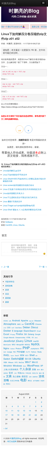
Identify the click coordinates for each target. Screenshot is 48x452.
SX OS (28, 358)
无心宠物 (17, 376)
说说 (7, 293)
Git (25, 334)
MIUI (13, 344)
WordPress (33, 365)
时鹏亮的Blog (9, 3)
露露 (7, 302)
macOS (36, 341)
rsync (12, 355)
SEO (26, 355)
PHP (26, 347)
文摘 (9, 376)
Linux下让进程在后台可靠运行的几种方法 (20, 197)
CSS (8, 327)
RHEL (6, 355)
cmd (4, 328)
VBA (5, 362)
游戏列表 (35, 377)
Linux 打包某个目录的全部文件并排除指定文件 (22, 189)
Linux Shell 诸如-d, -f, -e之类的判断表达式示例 (22, 209)
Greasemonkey (20, 337)
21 (30, 415)
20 (24, 415)
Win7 (28, 362)
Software (9, 222)
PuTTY (28, 352)
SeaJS (17, 355)
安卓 (11, 372)
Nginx (6, 348)
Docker (7, 330)
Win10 (35, 362)
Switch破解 (17, 358)
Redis (39, 352)
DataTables (18, 328)
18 (12, 415)
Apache (24, 320)
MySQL (35, 344)
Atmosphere (9, 324)
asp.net (31, 321)
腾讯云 (30, 381)
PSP (4, 352)
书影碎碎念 (9, 281)
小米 (15, 373)
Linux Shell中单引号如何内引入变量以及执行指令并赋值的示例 (24, 179)
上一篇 (5, 266)
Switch (6, 358)
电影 (23, 379)
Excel (6, 334)
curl (13, 327)
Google (37, 334)
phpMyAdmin (35, 349)
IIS (33, 337)
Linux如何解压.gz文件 (12, 170)
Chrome (38, 324)
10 (6, 410)
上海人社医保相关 (10, 369)
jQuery (20, 341)
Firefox (19, 334)
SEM (22, 355)
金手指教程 (36, 381)
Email (39, 331)
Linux (15, 225)
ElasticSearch (30, 330)
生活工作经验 (14, 380)
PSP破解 (9, 352)
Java (36, 337)
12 (18, 410)
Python (33, 352)
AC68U (5, 321)
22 (36, 415)
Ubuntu (21, 225)
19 (18, 415)
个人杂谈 (25, 369)
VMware (10, 362)
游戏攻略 (9, 285)
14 (30, 410)
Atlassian (37, 320)
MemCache (7, 345)
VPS (16, 362)
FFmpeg (12, 334)
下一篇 (43, 266)
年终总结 (28, 373)
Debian (26, 327)
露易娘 (8, 298)
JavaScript (9, 341)
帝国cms (21, 373)
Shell (31, 355)
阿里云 (8, 384)
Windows (17, 365)
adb (10, 321)
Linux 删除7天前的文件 (12, 201)
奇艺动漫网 (12, 441)
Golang (31, 334)
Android (16, 320)
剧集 (34, 369)
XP (41, 365)
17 (6, 415)
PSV (14, 352)
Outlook (12, 349)
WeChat (21, 362)
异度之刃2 (35, 373)
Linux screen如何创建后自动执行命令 (18, 185)
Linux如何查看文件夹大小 (13, 193)
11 (12, 410)
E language (17, 330)
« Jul (5, 428)
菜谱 (7, 289)
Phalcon (19, 348)
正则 (30, 377)
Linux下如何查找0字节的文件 (15, 174)
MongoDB (20, 344)
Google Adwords (8, 337)
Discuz (34, 327)
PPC (42, 348)
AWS (19, 324)
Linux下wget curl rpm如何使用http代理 (19, 205)
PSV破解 (21, 351)
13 (24, 410)
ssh (36, 355)
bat (23, 324)
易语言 (25, 376)
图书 (38, 369)
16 (42, 410)
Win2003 (7, 365)
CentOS (8, 225)
